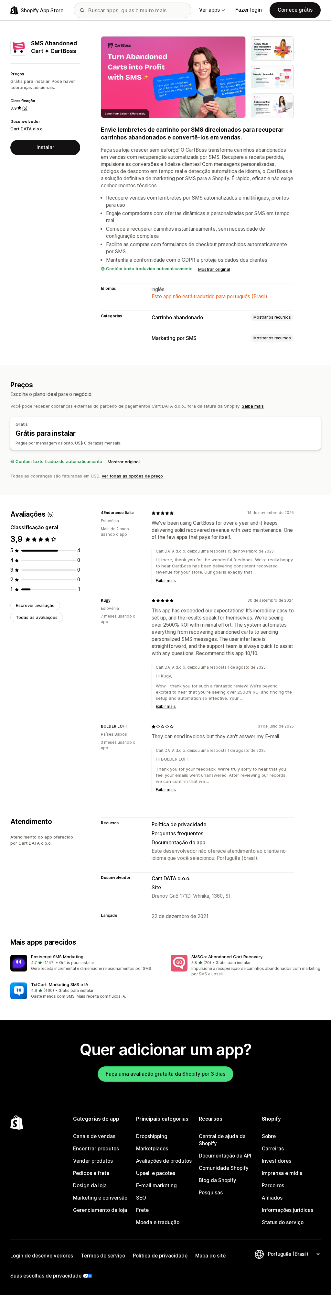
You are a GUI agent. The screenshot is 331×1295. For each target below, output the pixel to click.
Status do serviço (283, 1222)
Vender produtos (93, 1161)
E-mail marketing (156, 1185)
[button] (85, 963)
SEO (141, 1198)
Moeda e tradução (157, 1222)
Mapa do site (210, 1256)
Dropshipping (151, 1136)
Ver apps (209, 10)
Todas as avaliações (37, 617)
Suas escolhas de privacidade (45, 1276)
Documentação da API (225, 1156)
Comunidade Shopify (224, 1168)
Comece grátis (295, 10)
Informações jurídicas (287, 1210)
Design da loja (90, 1185)
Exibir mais (166, 580)
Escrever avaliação (35, 605)
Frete (142, 1210)
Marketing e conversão (100, 1198)
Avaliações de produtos (164, 1161)
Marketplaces (152, 1149)
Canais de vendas (94, 1136)
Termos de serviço (103, 1256)
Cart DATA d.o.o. (27, 128)
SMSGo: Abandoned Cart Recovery (226, 956)
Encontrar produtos (96, 1149)
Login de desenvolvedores (41, 1256)
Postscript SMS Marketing (57, 956)
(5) (24, 108)
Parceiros (273, 1185)
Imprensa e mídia (282, 1173)
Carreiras (273, 1149)
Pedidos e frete (91, 1173)
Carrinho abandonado (177, 317)
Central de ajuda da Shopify (222, 1140)
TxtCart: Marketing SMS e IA (59, 984)
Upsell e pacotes (155, 1173)
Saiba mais (253, 406)
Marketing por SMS (174, 338)
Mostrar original (214, 269)
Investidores (276, 1161)
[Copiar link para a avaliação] (137, 513)
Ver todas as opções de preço (132, 475)
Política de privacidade (179, 824)
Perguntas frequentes (177, 833)
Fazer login (248, 10)
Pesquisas (211, 1193)
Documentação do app (178, 843)
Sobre (269, 1136)
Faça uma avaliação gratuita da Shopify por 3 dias (165, 1074)
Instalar (45, 147)
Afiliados (272, 1198)
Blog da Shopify (217, 1180)
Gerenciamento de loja (100, 1210)
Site (156, 887)
